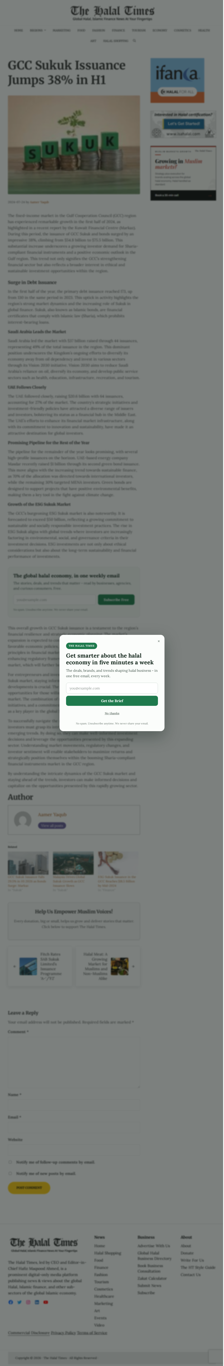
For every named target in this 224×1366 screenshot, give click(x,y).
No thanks (112, 713)
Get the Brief (112, 700)
